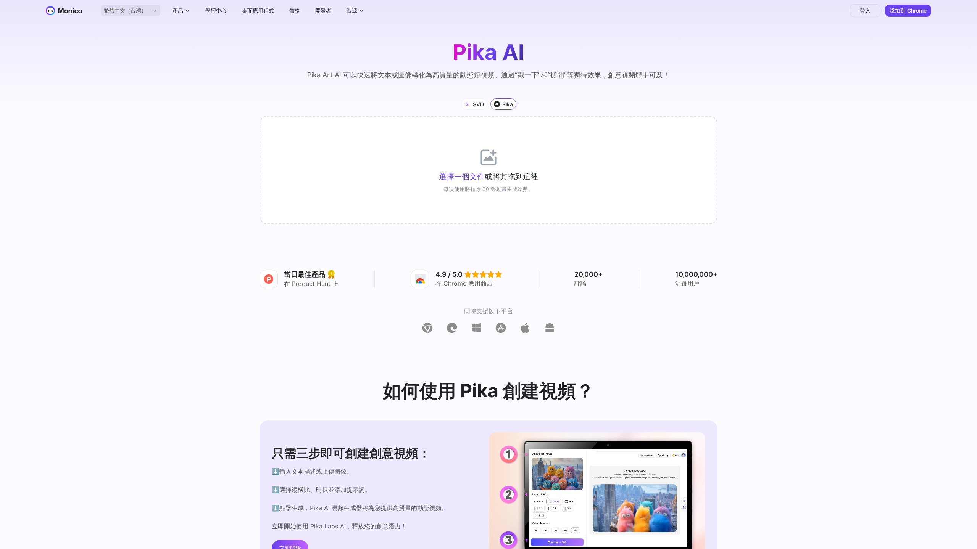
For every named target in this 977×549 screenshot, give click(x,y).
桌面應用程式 (258, 10)
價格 (294, 10)
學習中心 (216, 10)
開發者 (323, 10)
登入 (865, 10)
